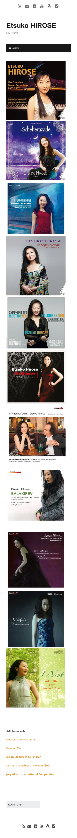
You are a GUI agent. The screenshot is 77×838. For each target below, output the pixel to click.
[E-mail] (29, 826)
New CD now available (20, 739)
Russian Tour (15, 748)
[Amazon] (47, 826)
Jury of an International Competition (30, 774)
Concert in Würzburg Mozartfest (28, 765)
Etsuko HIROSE (31, 25)
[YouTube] (41, 826)
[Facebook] (35, 826)
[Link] (53, 826)
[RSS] (23, 826)
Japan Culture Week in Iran (23, 757)
